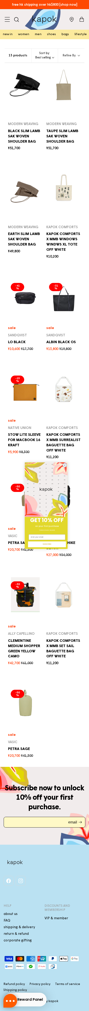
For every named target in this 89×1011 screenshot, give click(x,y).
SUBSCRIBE (47, 544)
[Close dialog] (65, 465)
